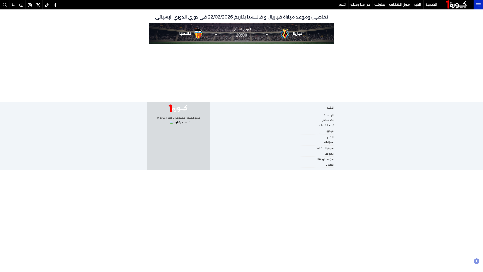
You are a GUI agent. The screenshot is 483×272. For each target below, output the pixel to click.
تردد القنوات (326, 125)
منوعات (329, 142)
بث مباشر (328, 120)
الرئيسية (431, 4)
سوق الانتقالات (399, 4)
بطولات (379, 4)
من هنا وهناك (360, 4)
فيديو (330, 131)
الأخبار (417, 4)
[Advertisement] (241, 72)
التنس (342, 4)
